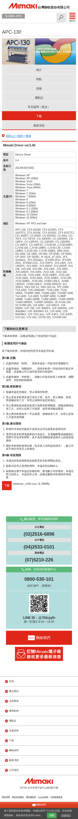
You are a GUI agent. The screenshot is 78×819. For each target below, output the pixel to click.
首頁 (11, 681)
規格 (39, 88)
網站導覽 (6, 797)
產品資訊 (14, 691)
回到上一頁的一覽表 (18, 136)
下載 (39, 116)
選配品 (39, 97)
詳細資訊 (66, 815)
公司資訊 (14, 770)
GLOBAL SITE (13, 16)
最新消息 (39, 125)
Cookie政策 (43, 797)
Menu (72, 21)
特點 (39, 79)
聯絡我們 (14, 750)
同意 (51, 815)
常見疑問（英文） (39, 107)
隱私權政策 (31, 797)
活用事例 (14, 701)
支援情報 (14, 730)
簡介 (39, 69)
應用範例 (14, 710)
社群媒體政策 (56, 797)
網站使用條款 (18, 797)
